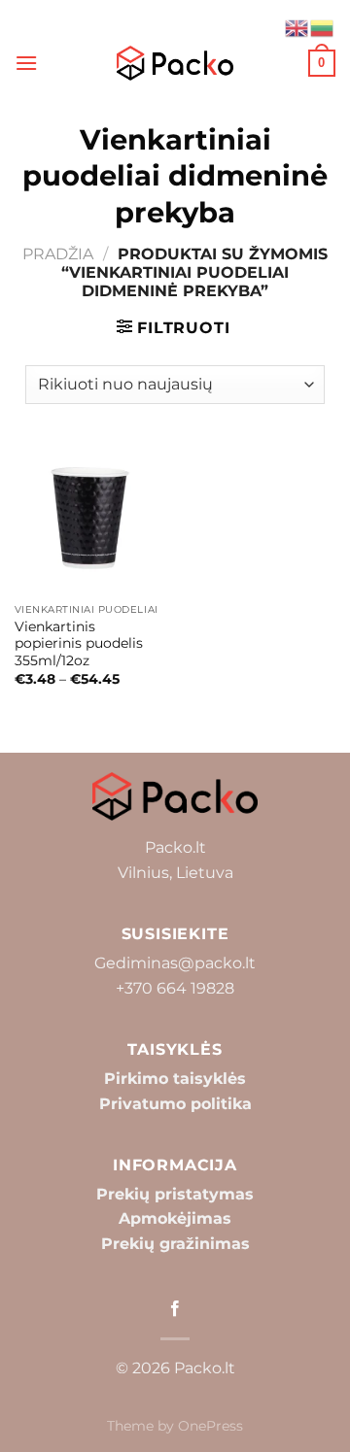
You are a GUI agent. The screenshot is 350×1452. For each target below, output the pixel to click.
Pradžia (57, 254)
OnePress (210, 1426)
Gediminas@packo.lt (175, 963)
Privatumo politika (175, 1104)
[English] (297, 26)
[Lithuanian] (322, 26)
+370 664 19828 (175, 988)
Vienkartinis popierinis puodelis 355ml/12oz (79, 643)
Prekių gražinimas (175, 1243)
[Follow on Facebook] (175, 1309)
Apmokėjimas (175, 1218)
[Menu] (26, 62)
